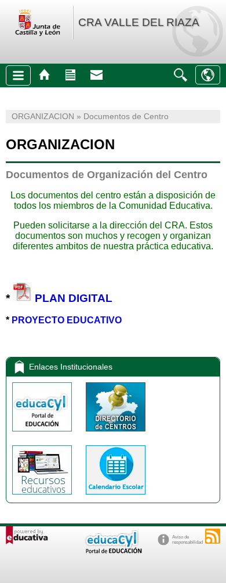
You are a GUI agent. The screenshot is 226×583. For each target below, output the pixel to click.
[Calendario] (115, 497)
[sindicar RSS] (212, 536)
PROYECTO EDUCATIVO (67, 320)
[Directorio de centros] (115, 434)
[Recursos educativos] (43, 497)
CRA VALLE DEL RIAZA (138, 22)
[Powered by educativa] (27, 535)
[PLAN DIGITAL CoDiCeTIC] (22, 298)
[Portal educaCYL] (43, 434)
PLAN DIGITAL (73, 298)
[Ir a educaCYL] (113, 551)
